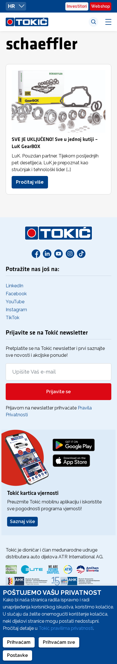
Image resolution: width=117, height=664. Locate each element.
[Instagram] (70, 253)
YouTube (15, 301)
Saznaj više (22, 521)
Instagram (16, 309)
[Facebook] (36, 253)
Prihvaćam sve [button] (59, 642)
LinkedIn (14, 285)
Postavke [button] (17, 655)
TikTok (12, 317)
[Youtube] (58, 253)
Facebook (16, 293)
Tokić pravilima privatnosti (66, 628)
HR (12, 6)
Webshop (100, 6)
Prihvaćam (18, 642)
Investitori (77, 6)
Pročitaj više (30, 182)
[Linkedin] (47, 253)
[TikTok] (81, 253)
